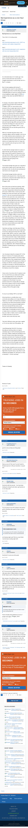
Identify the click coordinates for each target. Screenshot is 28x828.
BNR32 (4, 515)
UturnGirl (12, 714)
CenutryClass (14, 473)
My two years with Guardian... (15, 717)
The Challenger (18, 647)
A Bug (10, 718)
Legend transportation (18, 727)
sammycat (5, 388)
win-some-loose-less (12, 460)
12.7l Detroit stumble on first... (14, 773)
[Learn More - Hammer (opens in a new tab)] (14, 2)
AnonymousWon (16, 728)
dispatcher (4, 195)
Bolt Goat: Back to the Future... (16, 713)
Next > (20, 23)
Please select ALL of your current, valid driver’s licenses (12, 426)
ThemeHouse (22, 825)
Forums (4, 7)
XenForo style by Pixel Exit (14, 823)
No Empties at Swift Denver (18, 719)
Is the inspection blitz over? (16, 769)
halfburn (7, 515)
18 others (19, 388)
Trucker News (13, 809)
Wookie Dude (10, 481)
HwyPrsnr (14, 388)
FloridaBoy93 (7, 726)
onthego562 (9, 388)
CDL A (5, 429)
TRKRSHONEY (5, 621)
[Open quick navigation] (25, 15)
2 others (23, 593)
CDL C (18, 429)
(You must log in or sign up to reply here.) (9, 693)
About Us (13, 806)
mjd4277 (12, 785)
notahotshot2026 (8, 761)
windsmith (9, 524)
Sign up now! (14, 700)
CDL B (11, 429)
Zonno (10, 767)
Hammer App (13, 815)
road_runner (17, 593)
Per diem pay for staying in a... (15, 766)
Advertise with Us (13, 813)
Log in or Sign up (22, 6)
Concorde (13, 770)
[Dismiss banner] (26, 2)
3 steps (8, 567)
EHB (3, 543)
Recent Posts (12, 11)
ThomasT (12, 740)
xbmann (9, 551)
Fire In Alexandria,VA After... (15, 783)
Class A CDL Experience (9, 420)
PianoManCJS (15, 720)
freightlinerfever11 (11, 444)
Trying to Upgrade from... (16, 709)
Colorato (18, 621)
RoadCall (9, 602)
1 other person (19, 515)
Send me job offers (14, 432)
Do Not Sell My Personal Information (13, 818)
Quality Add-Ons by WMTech (14, 824)
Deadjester (12, 647)
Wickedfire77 (14, 736)
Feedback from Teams (16, 735)
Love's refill (12, 775)
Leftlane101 (5, 593)
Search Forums (5, 11)
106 (17, 23)
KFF (9, 774)
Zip (4, 414)
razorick (11, 751)
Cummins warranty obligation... (16, 750)
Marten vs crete (16, 731)
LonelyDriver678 (8, 782)
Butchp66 (12, 743)
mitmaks (12, 777)
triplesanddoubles (11, 503)
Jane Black (13, 755)
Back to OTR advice (14, 742)
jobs (23, 94)
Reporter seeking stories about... (18, 754)
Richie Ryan (13, 710)
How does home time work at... (16, 739)
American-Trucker (11, 29)
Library (13, 811)
